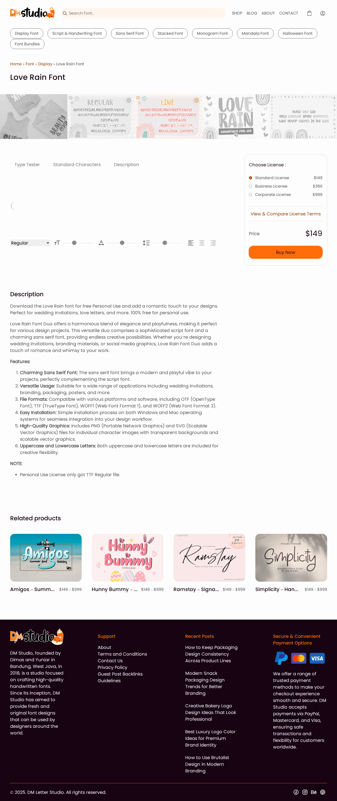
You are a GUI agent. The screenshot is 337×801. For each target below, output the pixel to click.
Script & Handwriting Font (77, 33)
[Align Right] (213, 243)
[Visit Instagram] (304, 792)
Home (16, 64)
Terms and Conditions (122, 654)
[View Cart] (309, 13)
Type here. (71, 206)
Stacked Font (170, 33)
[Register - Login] (322, 13)
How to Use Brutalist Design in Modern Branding (207, 764)
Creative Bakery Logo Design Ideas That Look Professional (210, 712)
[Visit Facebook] (296, 792)
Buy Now (285, 252)
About (104, 647)
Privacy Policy (112, 667)
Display (45, 64)
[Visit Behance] (313, 792)
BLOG (252, 13)
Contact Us (110, 661)
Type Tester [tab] (27, 164)
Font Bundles (27, 44)
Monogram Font (212, 33)
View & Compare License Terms (286, 214)
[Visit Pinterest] (322, 792)
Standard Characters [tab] (77, 164)
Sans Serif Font (130, 33)
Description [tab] (126, 164)
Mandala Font (255, 33)
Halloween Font (298, 33)
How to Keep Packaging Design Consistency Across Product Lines (211, 654)
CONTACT (288, 13)
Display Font (26, 33)
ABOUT (268, 13)
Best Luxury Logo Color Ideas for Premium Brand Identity (210, 738)
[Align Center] (202, 243)
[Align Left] (191, 243)
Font (30, 64)
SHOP (237, 13)
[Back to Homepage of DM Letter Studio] (32, 13)
